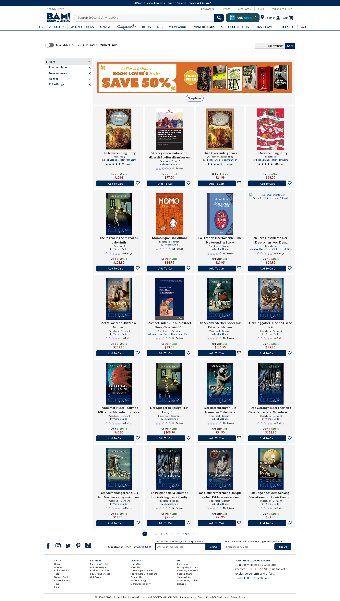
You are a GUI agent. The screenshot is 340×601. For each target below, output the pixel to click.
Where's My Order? (187, 580)
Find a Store (136, 563)
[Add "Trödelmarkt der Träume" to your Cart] (118, 438)
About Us (135, 567)
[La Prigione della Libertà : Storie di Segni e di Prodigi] (169, 469)
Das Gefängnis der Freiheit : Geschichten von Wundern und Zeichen (270, 410)
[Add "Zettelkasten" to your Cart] (118, 353)
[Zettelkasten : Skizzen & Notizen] (119, 299)
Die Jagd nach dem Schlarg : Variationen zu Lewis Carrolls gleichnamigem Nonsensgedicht (270, 495)
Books (57, 563)
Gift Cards (244, 8)
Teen (57, 573)
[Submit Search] (219, 18)
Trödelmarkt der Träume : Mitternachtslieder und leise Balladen (119, 410)
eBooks (58, 567)
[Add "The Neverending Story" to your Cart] (118, 183)
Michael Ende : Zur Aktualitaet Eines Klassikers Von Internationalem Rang (169, 325)
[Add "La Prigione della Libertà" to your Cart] (169, 523)
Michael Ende (111, 159)
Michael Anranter (171, 164)
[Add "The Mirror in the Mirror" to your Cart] (118, 268)
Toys (56, 583)
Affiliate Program (99, 567)
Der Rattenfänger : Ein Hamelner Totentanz (220, 410)
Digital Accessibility (140, 583)
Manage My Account (188, 567)
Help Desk (182, 563)
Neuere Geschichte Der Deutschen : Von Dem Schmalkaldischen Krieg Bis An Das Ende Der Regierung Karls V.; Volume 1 (271, 240)
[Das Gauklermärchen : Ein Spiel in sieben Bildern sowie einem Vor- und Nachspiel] (220, 469)
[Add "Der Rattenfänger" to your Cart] (220, 438)
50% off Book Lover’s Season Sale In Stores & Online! (172, 3)
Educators (207, 8)
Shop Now (194, 98)
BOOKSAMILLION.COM (165, 597)
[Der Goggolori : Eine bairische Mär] (271, 299)
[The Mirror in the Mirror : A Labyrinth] (119, 214)
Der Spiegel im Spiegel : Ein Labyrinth (169, 410)
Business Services (99, 570)
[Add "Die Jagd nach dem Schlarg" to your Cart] (270, 523)
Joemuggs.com (188, 597)
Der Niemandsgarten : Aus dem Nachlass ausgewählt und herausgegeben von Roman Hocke (119, 495)
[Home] (57, 17)
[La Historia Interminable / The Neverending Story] (220, 214)
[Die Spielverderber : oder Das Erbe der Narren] (220, 299)
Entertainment (62, 580)
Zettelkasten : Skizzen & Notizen (118, 325)
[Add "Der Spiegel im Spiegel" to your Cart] (169, 438)
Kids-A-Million (61, 570)
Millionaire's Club (282, 8)
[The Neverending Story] (118, 129)
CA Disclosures (221, 597)
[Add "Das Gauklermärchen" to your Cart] (220, 523)
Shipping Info (183, 577)
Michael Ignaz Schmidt (263, 249)
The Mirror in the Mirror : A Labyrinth (119, 240)
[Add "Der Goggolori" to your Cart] (270, 353)
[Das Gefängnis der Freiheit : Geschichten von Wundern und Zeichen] (271, 384)
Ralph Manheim (128, 159)
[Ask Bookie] (243, 17)
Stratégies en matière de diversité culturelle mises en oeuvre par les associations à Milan (169, 155)
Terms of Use (205, 597)
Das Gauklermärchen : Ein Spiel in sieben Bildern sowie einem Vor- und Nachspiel (220, 495)
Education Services (100, 573)
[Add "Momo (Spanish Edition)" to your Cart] (169, 268)
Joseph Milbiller (284, 249)
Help (261, 8)
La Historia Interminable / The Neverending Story (220, 240)
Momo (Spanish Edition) (169, 238)
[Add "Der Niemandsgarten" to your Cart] (118, 523)
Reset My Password (187, 570)
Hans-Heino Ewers (160, 333)
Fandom (58, 586)
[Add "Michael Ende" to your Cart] (169, 353)
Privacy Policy (238, 597)
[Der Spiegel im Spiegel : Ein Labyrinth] (169, 384)
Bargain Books (61, 577)
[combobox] (151, 17)
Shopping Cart (184, 573)
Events (226, 8)
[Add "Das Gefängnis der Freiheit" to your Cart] (270, 438)
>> (194, 533)
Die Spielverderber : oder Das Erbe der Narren (220, 325)
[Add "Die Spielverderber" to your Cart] (220, 353)
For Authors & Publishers (143, 573)
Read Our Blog (138, 580)
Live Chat (145, 546)
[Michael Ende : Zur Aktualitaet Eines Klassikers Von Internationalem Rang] (169, 299)
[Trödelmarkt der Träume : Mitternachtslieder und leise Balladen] (119, 384)
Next (186, 533)
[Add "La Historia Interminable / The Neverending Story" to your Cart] (220, 268)
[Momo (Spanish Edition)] (169, 214)
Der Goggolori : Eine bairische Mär (270, 325)
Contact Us (136, 577)
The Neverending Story (119, 153)
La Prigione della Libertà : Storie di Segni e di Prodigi (169, 495)
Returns (181, 583)
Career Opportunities (141, 570)
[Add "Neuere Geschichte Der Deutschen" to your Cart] (270, 268)
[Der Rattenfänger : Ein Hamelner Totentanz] (220, 384)
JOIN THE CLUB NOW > (252, 578)
